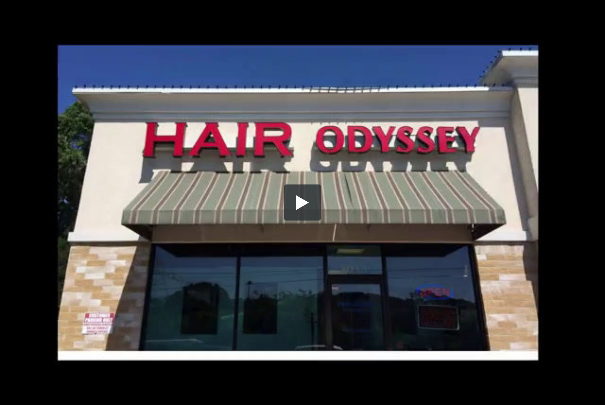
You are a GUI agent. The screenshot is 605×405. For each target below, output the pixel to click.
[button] (302, 202)
